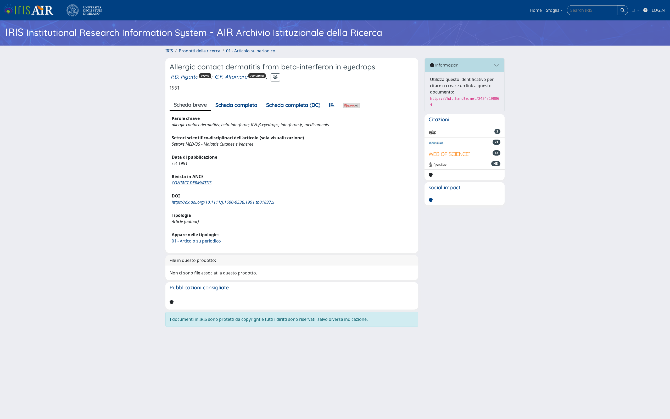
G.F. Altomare (231, 76)
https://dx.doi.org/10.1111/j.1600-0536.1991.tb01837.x (223, 202)
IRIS (169, 51)
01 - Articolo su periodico (250, 51)
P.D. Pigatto (184, 76)
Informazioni (446, 65)
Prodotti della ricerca (199, 51)
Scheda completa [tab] (236, 105)
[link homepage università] (84, 10)
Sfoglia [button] (553, 10)
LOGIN (658, 10)
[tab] (332, 105)
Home (536, 10)
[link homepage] (30, 10)
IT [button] (634, 10)
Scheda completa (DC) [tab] (293, 105)
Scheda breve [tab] (190, 104)
